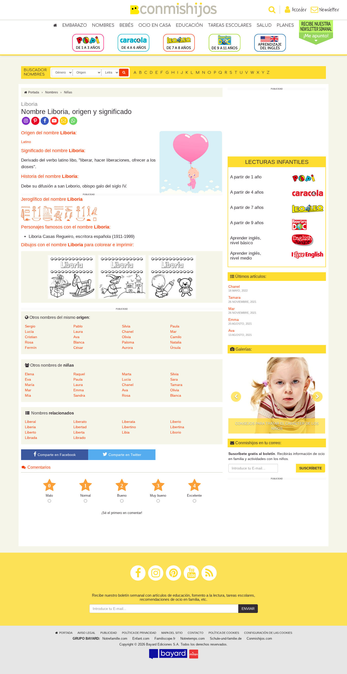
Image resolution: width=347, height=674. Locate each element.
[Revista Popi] (307, 179)
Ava (76, 337)
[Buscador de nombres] (124, 72)
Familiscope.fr (164, 638)
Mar (173, 331)
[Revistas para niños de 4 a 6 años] (133, 42)
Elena (29, 374)
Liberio (175, 422)
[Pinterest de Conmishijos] (35, 120)
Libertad (80, 427)
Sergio (30, 326)
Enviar (248, 609)
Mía (28, 395)
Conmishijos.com (259, 638)
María (29, 385)
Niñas (68, 92)
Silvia (126, 326)
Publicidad (108, 632)
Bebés (126, 25)
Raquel (79, 374)
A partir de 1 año (245, 177)
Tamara (176, 385)
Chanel (127, 331)
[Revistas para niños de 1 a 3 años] (88, 42)
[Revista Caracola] (307, 194)
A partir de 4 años (247, 192)
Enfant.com (140, 638)
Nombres (103, 25)
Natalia (175, 342)
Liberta (79, 432)
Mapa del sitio (172, 632)
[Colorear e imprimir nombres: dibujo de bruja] (122, 277)
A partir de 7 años (247, 207)
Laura (78, 331)
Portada (33, 92)
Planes (285, 25)
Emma (78, 390)
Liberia (30, 427)
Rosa (29, 342)
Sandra (79, 395)
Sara (174, 379)
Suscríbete (310, 468)
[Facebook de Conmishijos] (45, 120)
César (78, 348)
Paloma (128, 342)
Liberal (30, 422)
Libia (126, 432)
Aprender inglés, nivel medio (245, 256)
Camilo (175, 337)
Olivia (126, 337)
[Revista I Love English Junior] (307, 240)
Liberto (30, 432)
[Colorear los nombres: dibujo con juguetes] (72, 277)
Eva (28, 379)
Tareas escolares (229, 25)
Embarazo (74, 25)
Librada (31, 438)
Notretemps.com (192, 638)
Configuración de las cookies (268, 632)
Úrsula (175, 348)
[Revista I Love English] (307, 255)
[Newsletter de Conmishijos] (63, 120)
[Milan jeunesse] (193, 654)
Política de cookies (224, 632)
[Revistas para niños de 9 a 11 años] (224, 42)
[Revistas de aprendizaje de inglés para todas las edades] (270, 42)
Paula (174, 326)
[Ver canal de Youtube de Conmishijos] (54, 120)
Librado (79, 438)
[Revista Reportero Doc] (307, 225)
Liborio (175, 432)
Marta (126, 374)
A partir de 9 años (247, 222)
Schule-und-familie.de (226, 638)
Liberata (128, 422)
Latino (26, 142)
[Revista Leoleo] (307, 209)
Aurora (127, 348)
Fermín (31, 348)
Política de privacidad (139, 632)
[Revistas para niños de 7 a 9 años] (179, 42)
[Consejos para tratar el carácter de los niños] (276, 395)
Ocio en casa (154, 25)
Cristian (31, 337)
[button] (236, 397)
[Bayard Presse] (168, 654)
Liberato (80, 422)
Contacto (195, 632)
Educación (189, 25)
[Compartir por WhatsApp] (73, 120)
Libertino (129, 427)
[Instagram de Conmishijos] (25, 120)
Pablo (78, 326)
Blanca (78, 342)
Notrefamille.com (114, 638)
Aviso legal (86, 632)
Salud (264, 25)
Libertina (177, 427)
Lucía (29, 331)
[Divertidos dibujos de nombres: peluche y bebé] (172, 277)
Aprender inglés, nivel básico (245, 240)
